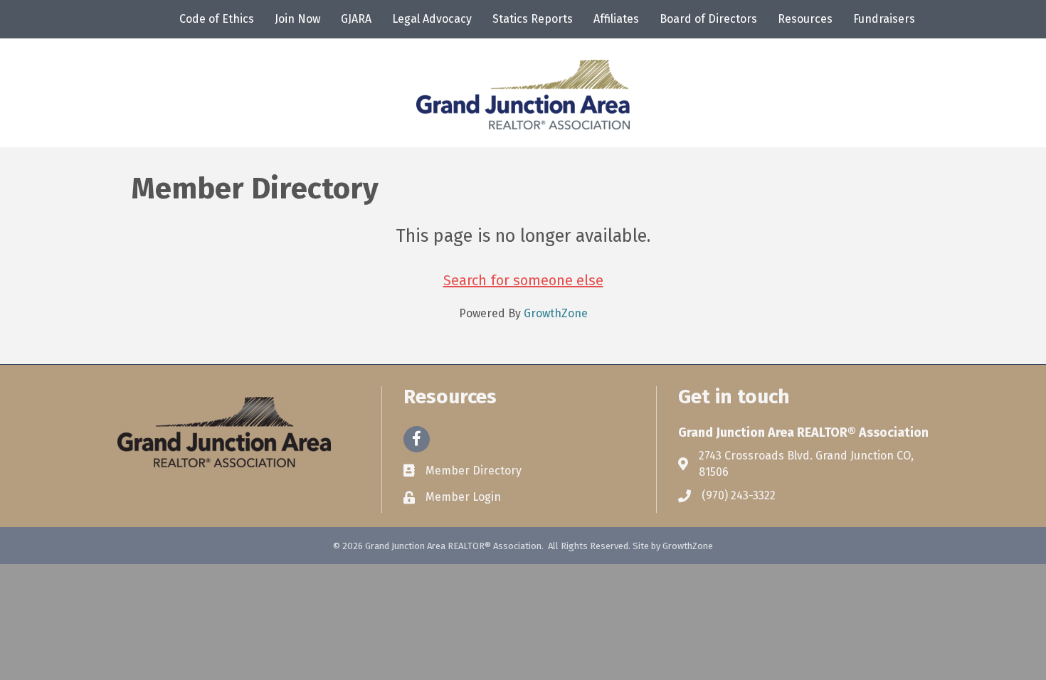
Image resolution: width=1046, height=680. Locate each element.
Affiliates (616, 19)
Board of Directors (708, 19)
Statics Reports (532, 19)
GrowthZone (556, 313)
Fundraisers (884, 19)
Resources (805, 19)
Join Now (297, 19)
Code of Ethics (216, 19)
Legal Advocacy (432, 19)
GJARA (356, 19)
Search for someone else (523, 280)
